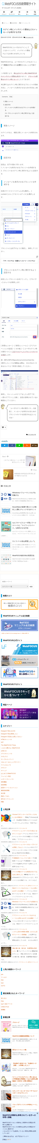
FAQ (2, 1001)
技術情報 (14, 23)
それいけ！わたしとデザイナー (11, 762)
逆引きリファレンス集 (19, 1050)
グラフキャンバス (6, 753)
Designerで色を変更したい (9, 734)
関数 (2, 802)
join (2, 974)
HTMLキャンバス (6, 739)
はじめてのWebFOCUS (8, 773)
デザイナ (4, 768)
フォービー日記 (6, 776)
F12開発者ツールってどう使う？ (22, 858)
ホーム (6, 23)
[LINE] (19, 445)
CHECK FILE (5, 1007)
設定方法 (6, 104)
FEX (2, 980)
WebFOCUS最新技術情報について (23, 1036)
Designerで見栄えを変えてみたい (11, 736)
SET (2, 742)
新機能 (3, 1009)
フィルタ (4, 977)
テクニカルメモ (25, 23)
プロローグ (15, 1022)
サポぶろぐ (4, 756)
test (2, 983)
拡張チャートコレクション (9, 787)
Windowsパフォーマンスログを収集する (25, 901)
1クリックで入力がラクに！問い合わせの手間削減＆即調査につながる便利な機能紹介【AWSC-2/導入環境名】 (25, 1079)
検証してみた (5, 796)
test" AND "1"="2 (6, 1004)
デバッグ (4, 770)
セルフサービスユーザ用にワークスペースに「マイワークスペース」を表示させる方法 (24, 525)
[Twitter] (4, 445)
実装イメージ (8, 101)
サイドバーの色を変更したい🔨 (23, 541)
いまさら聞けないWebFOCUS (10, 748)
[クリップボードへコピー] (37, 256)
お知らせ (4, 751)
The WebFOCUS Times (8, 745)
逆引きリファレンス (7, 799)
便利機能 (4, 782)
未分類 (3, 793)
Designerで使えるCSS (8, 731)
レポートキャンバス (7, 779)
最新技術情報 (5, 790)
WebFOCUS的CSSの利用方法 (23, 555)
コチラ (9, 1139)
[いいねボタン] (2, 427)
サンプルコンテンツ (7, 759)
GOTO (3, 986)
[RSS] (26, 445)
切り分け (4, 998)
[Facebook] (12, 445)
